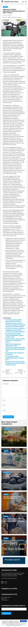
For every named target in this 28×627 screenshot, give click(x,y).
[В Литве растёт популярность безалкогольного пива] (14, 458)
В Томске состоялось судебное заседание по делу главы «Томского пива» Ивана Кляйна (15, 330)
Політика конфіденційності (15, 625)
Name (4, 400)
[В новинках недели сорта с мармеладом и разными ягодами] (14, 480)
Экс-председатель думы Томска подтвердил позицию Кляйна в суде (14, 335)
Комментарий (6, 383)
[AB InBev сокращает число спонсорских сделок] (14, 502)
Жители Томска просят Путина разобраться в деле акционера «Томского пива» (15, 363)
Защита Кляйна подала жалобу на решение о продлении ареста (15, 340)
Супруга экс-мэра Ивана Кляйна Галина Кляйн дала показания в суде (15, 349)
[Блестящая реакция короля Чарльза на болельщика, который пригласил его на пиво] (14, 524)
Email (4, 405)
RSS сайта (3, 598)
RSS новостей (4, 600)
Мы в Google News (6, 597)
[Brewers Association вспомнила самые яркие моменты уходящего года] (14, 545)
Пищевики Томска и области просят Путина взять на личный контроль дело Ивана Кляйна (15, 325)
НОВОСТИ (5, 6)
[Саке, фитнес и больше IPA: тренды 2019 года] (14, 436)
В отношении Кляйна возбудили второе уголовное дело (14, 358)
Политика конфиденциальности (9, 578)
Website (4, 410)
